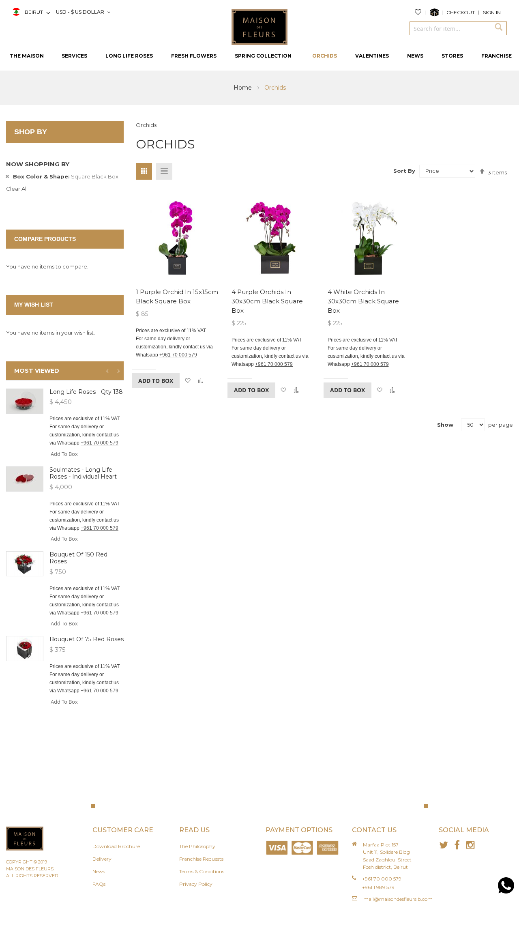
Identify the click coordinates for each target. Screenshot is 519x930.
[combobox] (450, 28)
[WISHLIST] (420, 12)
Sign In (492, 12)
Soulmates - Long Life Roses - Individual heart (83, 473)
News (98, 871)
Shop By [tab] (30, 132)
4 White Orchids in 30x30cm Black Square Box (363, 301)
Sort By (404, 171)
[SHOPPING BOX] (435, 12)
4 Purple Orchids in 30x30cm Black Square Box (267, 301)
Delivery (102, 859)
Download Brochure (116, 846)
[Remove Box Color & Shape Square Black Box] (7, 176)
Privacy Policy (195, 884)
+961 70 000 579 (178, 355)
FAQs (98, 884)
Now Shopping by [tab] (37, 164)
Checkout (460, 12)
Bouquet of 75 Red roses (86, 639)
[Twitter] (444, 845)
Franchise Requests (201, 859)
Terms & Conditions (201, 871)
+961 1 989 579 (378, 887)
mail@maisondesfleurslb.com (398, 899)
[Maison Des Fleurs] (259, 26)
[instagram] (470, 845)
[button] (187, 381)
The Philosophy (197, 846)
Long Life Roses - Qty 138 (86, 391)
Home (243, 87)
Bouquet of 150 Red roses (78, 558)
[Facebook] (457, 845)
